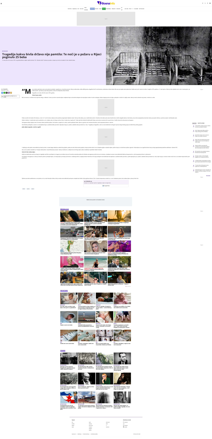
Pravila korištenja (86, 434)
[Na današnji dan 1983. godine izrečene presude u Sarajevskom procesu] (86, 358)
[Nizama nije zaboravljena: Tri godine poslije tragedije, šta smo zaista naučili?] (122, 397)
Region (96, 8)
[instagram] (207, 3)
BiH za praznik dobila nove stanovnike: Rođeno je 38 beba (103, 344)
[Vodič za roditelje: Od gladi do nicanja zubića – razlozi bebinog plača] (104, 298)
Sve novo (208, 175)
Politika (81, 8)
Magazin (118, 8)
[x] (205, 3)
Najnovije (74, 8)
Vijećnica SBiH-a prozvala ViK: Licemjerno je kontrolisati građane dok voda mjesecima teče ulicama (202, 147)
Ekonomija (108, 8)
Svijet (100, 8)
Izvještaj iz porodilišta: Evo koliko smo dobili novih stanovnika (122, 307)
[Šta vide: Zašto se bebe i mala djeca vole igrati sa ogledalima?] (69, 298)
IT (132, 8)
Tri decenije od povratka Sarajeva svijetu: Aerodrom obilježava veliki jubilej (86, 407)
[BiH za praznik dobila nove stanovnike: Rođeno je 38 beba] (104, 335)
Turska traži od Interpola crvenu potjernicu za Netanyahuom (202, 166)
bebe (24, 188)
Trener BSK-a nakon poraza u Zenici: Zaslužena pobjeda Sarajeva (202, 126)
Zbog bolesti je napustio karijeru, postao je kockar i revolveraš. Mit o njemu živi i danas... (104, 407)
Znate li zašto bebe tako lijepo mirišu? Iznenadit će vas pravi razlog (103, 326)
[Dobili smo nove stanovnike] (69, 335)
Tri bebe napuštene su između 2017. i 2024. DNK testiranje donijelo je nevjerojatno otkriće (121, 326)
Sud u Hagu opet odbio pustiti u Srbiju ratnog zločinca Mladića (201, 131)
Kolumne (136, 8)
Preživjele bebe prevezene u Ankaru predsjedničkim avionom (86, 325)
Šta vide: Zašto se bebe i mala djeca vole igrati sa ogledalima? (68, 307)
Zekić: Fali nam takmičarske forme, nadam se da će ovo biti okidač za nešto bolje (202, 141)
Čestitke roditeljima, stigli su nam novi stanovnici (122, 344)
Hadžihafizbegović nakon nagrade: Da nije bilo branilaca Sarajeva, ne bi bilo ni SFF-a (203, 171)
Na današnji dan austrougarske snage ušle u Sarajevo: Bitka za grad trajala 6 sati (68, 388)
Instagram (126, 425)
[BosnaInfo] (106, 3)
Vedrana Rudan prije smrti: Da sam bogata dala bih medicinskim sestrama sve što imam (104, 388)
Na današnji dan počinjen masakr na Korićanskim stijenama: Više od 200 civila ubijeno (104, 368)
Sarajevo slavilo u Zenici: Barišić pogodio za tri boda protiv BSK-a (202, 156)
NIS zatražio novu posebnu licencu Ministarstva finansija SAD (202, 152)
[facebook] (203, 3)
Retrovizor (141, 8)
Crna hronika (86, 8)
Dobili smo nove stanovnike (67, 343)
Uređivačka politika (94, 434)
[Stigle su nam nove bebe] (69, 317)
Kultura (126, 8)
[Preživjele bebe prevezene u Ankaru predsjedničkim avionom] (86, 317)
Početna (70, 8)
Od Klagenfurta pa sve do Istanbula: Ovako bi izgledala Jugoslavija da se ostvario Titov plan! (68, 407)
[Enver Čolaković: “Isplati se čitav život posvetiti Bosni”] (86, 378)
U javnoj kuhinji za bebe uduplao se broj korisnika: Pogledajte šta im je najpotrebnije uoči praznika (86, 308)
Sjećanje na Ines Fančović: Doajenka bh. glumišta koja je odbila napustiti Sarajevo (67, 368)
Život (130, 8)
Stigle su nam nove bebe (66, 325)
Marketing (79, 434)
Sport (104, 8)
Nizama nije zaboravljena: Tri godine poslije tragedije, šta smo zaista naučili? (122, 407)
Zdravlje (92, 8)
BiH (78, 8)
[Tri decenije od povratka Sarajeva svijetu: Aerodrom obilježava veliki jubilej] (86, 397)
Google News (107, 185)
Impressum (74, 434)
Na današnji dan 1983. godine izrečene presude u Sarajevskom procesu (86, 368)
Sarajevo (114, 8)
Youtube (125, 427)
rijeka (33, 188)
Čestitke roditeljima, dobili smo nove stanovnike (86, 344)
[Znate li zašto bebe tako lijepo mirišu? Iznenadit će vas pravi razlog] (104, 317)
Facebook (126, 422)
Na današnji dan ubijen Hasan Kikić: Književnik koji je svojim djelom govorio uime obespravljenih (121, 368)
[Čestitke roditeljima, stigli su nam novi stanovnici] (122, 335)
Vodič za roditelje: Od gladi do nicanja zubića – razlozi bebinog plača (103, 308)
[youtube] (210, 3)
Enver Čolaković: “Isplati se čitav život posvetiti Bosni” (86, 387)
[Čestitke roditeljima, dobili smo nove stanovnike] (86, 335)
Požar (28, 188)
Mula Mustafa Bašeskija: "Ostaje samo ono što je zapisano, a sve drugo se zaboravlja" (122, 388)
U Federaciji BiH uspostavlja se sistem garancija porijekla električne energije (203, 161)
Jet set (122, 8)
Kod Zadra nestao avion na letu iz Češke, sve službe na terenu (202, 135)
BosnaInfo (5, 89)
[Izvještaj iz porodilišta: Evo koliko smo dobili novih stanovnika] (122, 298)
